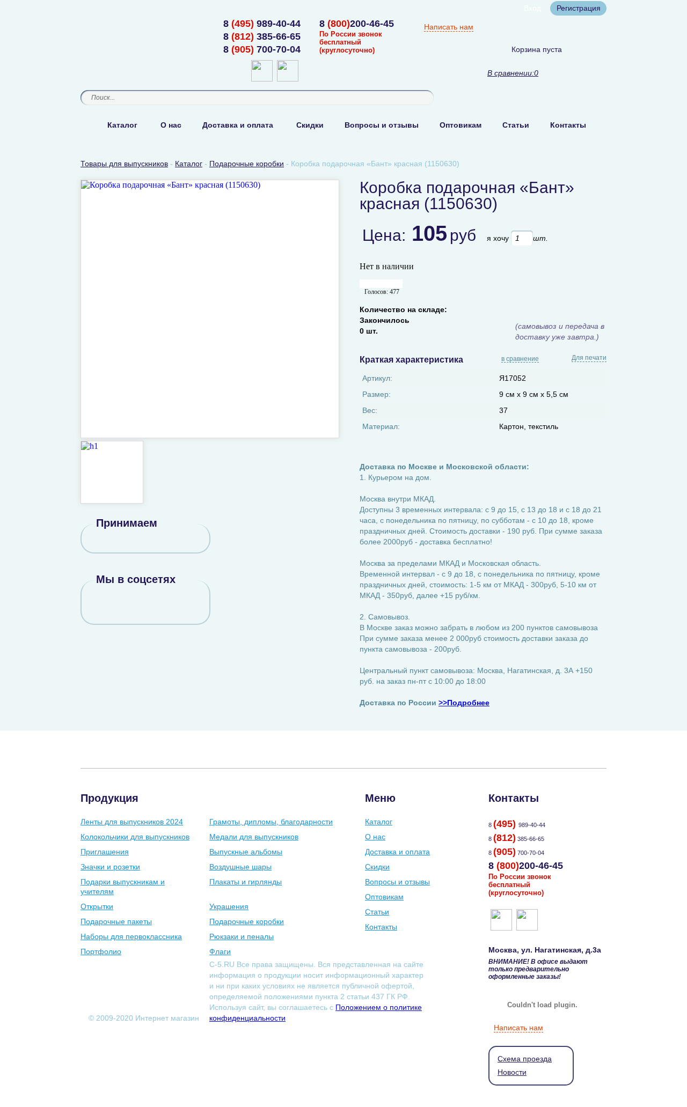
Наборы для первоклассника (131, 936)
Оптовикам (460, 125)
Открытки (97, 906)
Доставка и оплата (237, 125)
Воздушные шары (240, 866)
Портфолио (101, 951)
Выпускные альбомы (245, 851)
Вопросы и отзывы (382, 125)
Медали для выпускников (253, 836)
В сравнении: (510, 73)
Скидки (310, 125)
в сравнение (520, 359)
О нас (170, 125)
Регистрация (579, 8)
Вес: (369, 410)
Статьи (515, 125)
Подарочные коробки (246, 921)
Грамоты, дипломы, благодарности (271, 821)
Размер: (376, 394)
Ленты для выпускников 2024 (132, 821)
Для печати (589, 357)
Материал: (381, 426)
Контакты (568, 125)
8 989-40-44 (262, 23)
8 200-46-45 (356, 23)
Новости (512, 1072)
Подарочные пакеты (116, 921)
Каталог (122, 125)
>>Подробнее (463, 702)
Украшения (229, 906)
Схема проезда (525, 1058)
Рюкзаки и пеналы (241, 936)
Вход (532, 8)
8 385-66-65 (262, 36)
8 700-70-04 (262, 49)
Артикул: (377, 378)
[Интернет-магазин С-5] (122, 24)
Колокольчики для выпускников (135, 836)
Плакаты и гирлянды (245, 881)
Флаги (220, 951)
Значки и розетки (110, 866)
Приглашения (105, 851)
